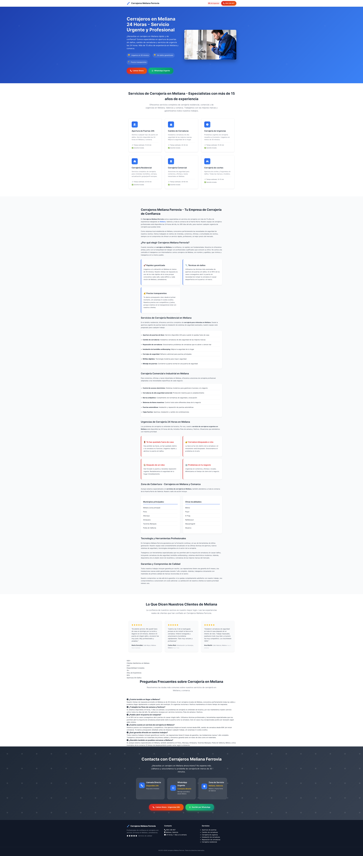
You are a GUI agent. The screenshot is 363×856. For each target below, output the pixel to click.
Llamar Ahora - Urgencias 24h (168, 807)
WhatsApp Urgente (162, 71)
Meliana (163, 222)
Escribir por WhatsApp (201, 807)
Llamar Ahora (138, 71)
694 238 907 (229, 3)
